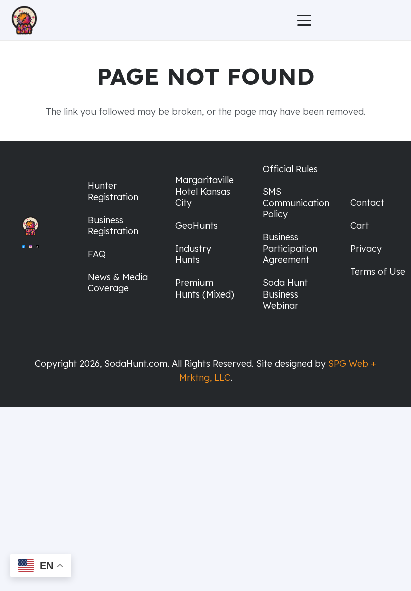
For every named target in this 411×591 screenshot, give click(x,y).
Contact (367, 202)
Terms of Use (377, 271)
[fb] (23, 252)
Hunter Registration (113, 191)
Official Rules (290, 169)
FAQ (97, 254)
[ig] (30, 252)
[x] (37, 252)
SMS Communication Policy (296, 203)
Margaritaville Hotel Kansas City (204, 191)
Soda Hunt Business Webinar (285, 294)
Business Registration (113, 225)
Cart (359, 225)
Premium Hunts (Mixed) (204, 288)
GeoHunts (196, 225)
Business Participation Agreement (290, 248)
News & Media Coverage (118, 282)
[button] (304, 20)
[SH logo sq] (24, 20)
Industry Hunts (193, 254)
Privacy (366, 248)
